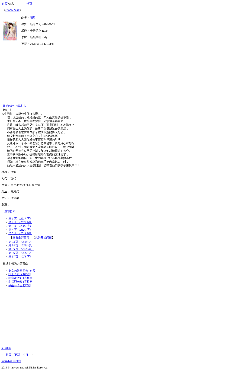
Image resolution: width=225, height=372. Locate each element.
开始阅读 (8, 105)
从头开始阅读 (43, 237)
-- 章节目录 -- (10, 211)
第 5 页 (20, 233)
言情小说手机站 (11, 361)
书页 (29, 3)
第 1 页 (20, 218)
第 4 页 (20, 229)
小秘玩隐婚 (12, 10)
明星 (33, 17)
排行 (25, 354)
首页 (5, 3)
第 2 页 (20, 222)
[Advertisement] (112, 77)
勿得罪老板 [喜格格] (20, 281)
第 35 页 (21, 249)
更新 (17, 354)
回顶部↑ (6, 348)
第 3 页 (20, 225)
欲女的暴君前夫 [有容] (22, 270)
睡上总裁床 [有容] (19, 274)
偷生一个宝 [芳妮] (19, 285)
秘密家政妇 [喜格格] (20, 277)
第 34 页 (21, 245)
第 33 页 (21, 241)
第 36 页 (21, 252)
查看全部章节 (20, 237)
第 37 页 (20, 256)
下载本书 (20, 105)
